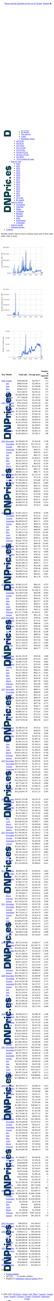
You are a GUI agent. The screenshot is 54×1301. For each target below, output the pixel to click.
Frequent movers (17, 227)
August (9, 381)
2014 (18, 186)
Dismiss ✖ (47, 3)
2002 (3, 1223)
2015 (18, 184)
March (8, 395)
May (8, 389)
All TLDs (20, 141)
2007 (3, 1047)
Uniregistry (20, 223)
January (9, 400)
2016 (18, 182)
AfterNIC (20, 207)
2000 (3, 1232)
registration (19, 1279)
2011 (18, 193)
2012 (18, 191)
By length (25, 132)
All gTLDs (20, 150)
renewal (28, 1279)
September (10, 411)
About (24, 1294)
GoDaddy (20, 211)
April (8, 392)
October (9, 408)
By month (20, 200)
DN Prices (17, 1294)
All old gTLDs (22, 152)
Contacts (9, 229)
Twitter (27, 1299)
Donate (13, 1296)
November (10, 406)
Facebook (36, 1296)
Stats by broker (17, 202)
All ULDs (20, 145)
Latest (23, 136)
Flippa (18, 209)
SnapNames (21, 220)
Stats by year (16, 161)
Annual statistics (12, 1274)
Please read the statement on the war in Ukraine (23, 3)
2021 (18, 170)
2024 (18, 164)
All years (19, 198)
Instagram (45, 1296)
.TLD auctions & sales (25, 159)
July (7, 383)
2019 (18, 175)
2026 (3, 381)
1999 (3, 1248)
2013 (18, 189)
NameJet (19, 216)
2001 (3, 1226)
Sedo (18, 218)
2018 (18, 177)
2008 (3, 1014)
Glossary (20, 1296)
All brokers (20, 204)
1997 (3, 1259)
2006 (3, 1086)
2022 (18, 168)
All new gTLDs (22, 155)
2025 (3, 403)
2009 (3, 976)
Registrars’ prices (28, 139)
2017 (18, 180)
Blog (35, 1294)
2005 (3, 1119)
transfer (34, 1279)
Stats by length (17, 225)
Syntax (28, 1296)
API (30, 1294)
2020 (18, 173)
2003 (3, 1191)
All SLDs (20, 143)
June (8, 386)
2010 (18, 195)
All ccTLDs (21, 148)
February (9, 397)
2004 (3, 1157)
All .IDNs (20, 157)
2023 (18, 166)
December (10, 403)
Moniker (19, 214)
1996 (3, 1265)
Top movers (26, 134)
